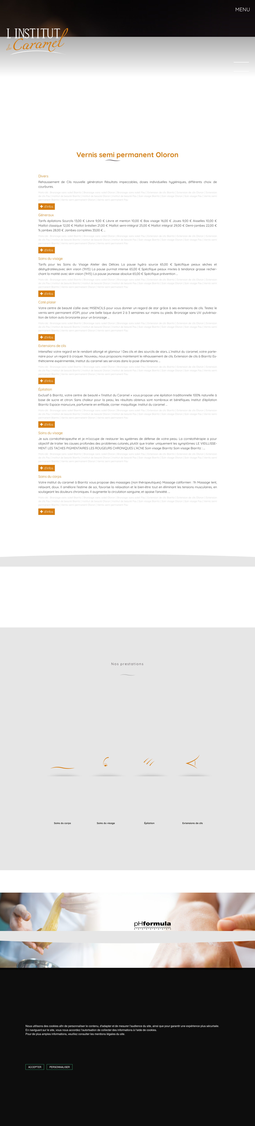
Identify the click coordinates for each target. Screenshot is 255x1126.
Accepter (34, 1067)
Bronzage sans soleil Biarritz (66, 192)
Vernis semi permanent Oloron (78, 199)
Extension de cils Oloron (190, 192)
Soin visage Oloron (172, 196)
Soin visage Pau (193, 196)
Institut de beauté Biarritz (66, 196)
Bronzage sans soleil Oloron (99, 192)
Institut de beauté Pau (124, 196)
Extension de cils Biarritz (161, 192)
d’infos (48, 207)
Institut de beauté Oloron (96, 196)
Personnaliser (59, 1067)
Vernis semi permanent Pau (112, 199)
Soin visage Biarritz (149, 196)
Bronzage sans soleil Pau (131, 192)
